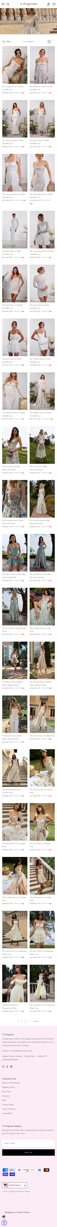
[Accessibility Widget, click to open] (4, 1223)
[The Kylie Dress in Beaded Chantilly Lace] (14, 283)
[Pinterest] (11, 1067)
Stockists (5, 1096)
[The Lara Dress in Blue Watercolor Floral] (14, 445)
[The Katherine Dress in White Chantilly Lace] (42, 65)
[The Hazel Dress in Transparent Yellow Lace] (14, 930)
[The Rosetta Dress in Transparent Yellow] (14, 983)
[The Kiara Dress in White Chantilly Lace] (42, 283)
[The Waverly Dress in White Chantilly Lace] (14, 119)
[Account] (48, 4)
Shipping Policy (8, 1087)
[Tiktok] (7, 1067)
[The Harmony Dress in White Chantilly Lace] (14, 173)
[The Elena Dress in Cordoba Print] (42, 876)
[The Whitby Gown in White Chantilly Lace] (42, 391)
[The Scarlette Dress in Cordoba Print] (14, 876)
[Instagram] (3, 1067)
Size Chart (6, 1091)
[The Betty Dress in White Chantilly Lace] (42, 119)
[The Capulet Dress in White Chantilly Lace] (14, 65)
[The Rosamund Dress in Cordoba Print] (14, 768)
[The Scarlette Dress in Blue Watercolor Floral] (14, 499)
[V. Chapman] (28, 4)
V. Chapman (12, 1191)
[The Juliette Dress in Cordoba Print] (14, 822)
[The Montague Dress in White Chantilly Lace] (42, 173)
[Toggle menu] (3, 4)
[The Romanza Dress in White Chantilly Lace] (14, 391)
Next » (37, 1021)
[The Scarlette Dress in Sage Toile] (42, 606)
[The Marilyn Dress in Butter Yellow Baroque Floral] (42, 660)
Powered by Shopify (23, 1191)
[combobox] (14, 1185)
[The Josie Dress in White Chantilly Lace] (14, 337)
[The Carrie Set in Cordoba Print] (42, 714)
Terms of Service (9, 1109)
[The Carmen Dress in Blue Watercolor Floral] (42, 499)
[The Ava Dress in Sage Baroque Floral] (14, 606)
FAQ (4, 1100)
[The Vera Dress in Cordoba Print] (42, 822)
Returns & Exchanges (11, 1083)
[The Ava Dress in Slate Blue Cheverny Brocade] (42, 553)
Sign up (28, 1152)
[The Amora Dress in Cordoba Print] (42, 768)
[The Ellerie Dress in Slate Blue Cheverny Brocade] (14, 553)
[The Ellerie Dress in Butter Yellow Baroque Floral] (14, 660)
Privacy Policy (8, 1105)
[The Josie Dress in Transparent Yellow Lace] (42, 930)
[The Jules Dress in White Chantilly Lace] (14, 229)
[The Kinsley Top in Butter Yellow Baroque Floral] (14, 714)
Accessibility (7, 1113)
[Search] (9, 4)
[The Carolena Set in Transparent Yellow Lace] (42, 983)
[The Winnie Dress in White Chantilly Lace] (42, 337)
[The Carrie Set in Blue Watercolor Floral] (42, 445)
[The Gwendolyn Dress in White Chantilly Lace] (42, 229)
